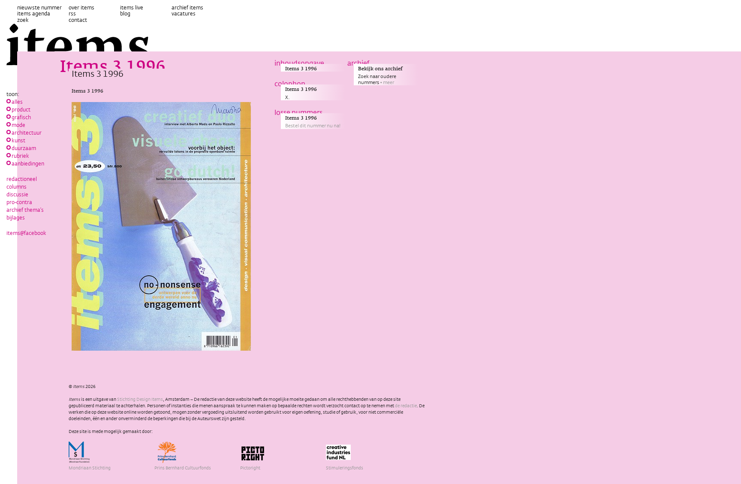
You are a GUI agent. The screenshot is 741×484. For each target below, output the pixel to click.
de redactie (406, 406)
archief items (187, 7)
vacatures (184, 13)
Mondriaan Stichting (90, 468)
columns (16, 186)
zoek (23, 20)
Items (84, 45)
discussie (17, 194)
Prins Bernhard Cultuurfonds (182, 468)
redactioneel (21, 179)
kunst (18, 140)
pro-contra (19, 202)
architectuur (27, 132)
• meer (387, 82)
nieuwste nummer (39, 7)
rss (72, 13)
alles (17, 101)
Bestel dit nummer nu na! (312, 125)
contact (78, 20)
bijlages (15, 217)
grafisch (21, 117)
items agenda (33, 13)
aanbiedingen (28, 163)
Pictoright (250, 468)
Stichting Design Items (140, 399)
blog (125, 13)
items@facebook (26, 233)
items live (131, 7)
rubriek (20, 155)
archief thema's (25, 209)
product (21, 109)
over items (81, 7)
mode (18, 125)
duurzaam (24, 148)
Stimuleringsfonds (344, 468)
